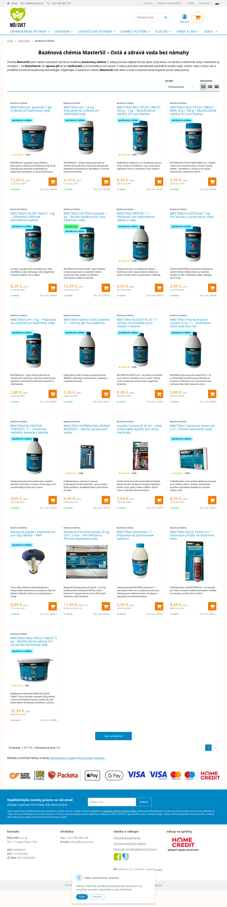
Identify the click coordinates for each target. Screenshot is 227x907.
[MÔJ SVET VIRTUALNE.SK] (125, 856)
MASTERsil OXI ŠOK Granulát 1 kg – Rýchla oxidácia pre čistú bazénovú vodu (85, 216)
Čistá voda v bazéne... (92, 758)
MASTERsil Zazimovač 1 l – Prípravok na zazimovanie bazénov (135, 535)
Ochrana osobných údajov (130, 843)
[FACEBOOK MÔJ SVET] (117, 856)
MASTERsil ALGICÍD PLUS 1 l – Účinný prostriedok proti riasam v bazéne (138, 323)
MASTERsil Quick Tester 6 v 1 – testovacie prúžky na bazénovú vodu (192, 535)
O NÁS (190, 3)
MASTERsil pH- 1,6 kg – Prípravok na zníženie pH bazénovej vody (81, 110)
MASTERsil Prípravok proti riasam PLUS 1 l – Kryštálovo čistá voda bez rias (190, 323)
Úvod (14, 3)
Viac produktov (113, 736)
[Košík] (198, 17)
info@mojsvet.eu (34, 3)
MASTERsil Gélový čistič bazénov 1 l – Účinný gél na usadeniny (87, 321)
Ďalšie (209, 31)
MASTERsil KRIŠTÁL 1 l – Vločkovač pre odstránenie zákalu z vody (136, 216)
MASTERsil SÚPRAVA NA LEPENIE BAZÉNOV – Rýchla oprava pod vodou (87, 429)
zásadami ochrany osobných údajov (120, 811)
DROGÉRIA (24, 40)
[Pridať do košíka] (53, 181)
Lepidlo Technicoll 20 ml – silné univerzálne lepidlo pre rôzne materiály (139, 429)
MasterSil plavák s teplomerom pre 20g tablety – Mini (32, 533)
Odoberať (143, 802)
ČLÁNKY (148, 3)
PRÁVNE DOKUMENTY (170, 3)
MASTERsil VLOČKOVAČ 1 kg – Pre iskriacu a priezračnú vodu (191, 215)
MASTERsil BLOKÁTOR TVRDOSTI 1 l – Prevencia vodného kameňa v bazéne (29, 429)
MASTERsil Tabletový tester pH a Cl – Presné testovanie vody (192, 427)
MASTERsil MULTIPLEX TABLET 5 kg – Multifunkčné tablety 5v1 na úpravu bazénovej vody (33, 641)
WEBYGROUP (156, 885)
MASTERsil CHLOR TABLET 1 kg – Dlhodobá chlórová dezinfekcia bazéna (32, 216)
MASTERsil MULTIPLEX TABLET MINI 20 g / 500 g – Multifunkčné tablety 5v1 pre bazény (193, 110)
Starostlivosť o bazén (63, 758)
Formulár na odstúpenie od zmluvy (135, 849)
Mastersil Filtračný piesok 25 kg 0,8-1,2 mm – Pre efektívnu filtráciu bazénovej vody (86, 535)
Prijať (82, 896)
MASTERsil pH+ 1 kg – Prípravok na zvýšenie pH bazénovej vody (33, 321)
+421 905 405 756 (61, 3)
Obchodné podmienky (127, 838)
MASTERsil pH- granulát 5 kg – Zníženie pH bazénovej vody (32, 108)
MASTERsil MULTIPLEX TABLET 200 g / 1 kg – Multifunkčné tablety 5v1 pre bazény (139, 110)
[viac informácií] (183, 844)
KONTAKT (204, 3)
